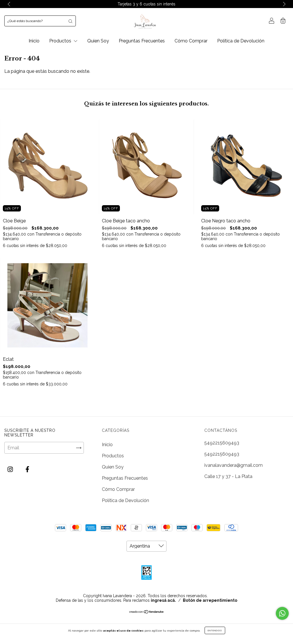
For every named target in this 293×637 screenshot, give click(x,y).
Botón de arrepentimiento (210, 600)
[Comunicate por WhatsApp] (282, 613)
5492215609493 (221, 443)
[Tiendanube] (147, 612)
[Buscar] (70, 21)
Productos (60, 41)
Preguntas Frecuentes (142, 41)
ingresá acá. (163, 600)
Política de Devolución (240, 41)
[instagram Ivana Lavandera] (10, 469)
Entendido (215, 630)
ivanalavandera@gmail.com (233, 465)
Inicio (34, 41)
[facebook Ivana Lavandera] (27, 469)
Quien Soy (98, 41)
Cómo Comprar (191, 41)
